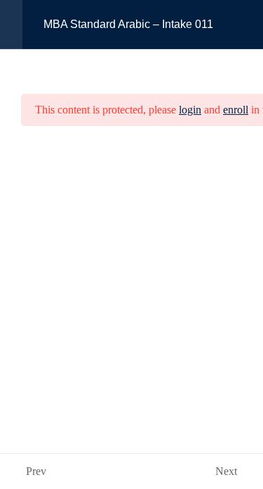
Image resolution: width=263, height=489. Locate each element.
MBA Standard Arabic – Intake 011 (128, 24)
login (190, 110)
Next (226, 471)
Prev (36, 471)
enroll (235, 110)
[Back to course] (248, 24)
